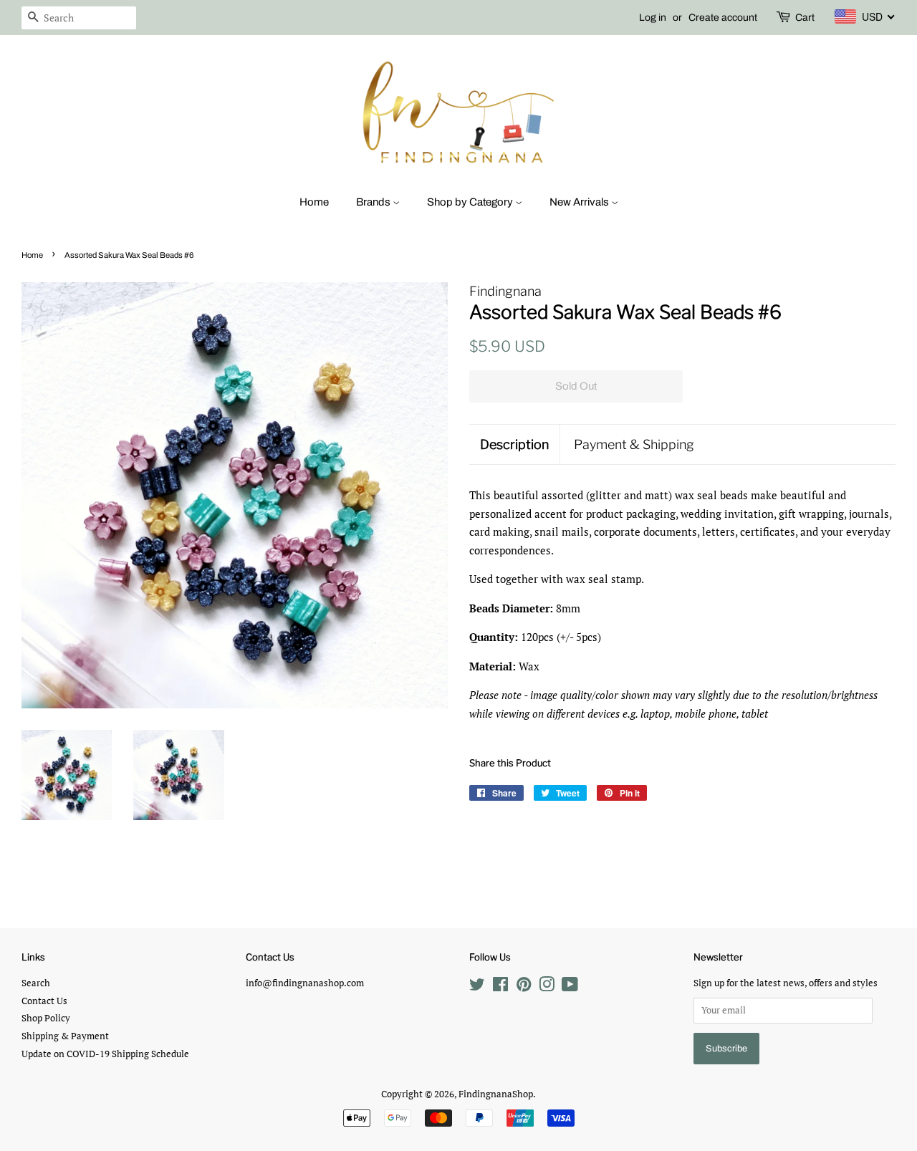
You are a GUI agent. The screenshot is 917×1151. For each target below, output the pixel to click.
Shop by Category (471, 202)
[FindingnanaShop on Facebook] (500, 987)
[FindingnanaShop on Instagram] (546, 987)
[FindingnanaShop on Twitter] (477, 987)
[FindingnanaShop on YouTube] (570, 987)
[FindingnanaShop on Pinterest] (524, 987)
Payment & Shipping (634, 444)
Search (35, 983)
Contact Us (44, 1001)
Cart (805, 17)
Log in (652, 17)
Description (514, 444)
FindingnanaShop (495, 1094)
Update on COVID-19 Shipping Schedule (105, 1054)
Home (314, 202)
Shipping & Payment (65, 1036)
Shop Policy (45, 1018)
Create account (722, 17)
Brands (374, 202)
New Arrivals (580, 202)
